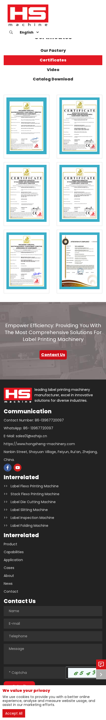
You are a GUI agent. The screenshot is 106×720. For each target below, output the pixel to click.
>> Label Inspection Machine (29, 517)
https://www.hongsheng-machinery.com (39, 443)
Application (13, 559)
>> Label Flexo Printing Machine (31, 486)
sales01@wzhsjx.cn (31, 436)
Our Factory (53, 50)
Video (53, 70)
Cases (9, 567)
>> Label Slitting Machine (26, 509)
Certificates (53, 60)
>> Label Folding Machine (26, 525)
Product (10, 544)
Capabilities (14, 551)
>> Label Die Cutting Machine (30, 501)
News (8, 583)
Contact (11, 591)
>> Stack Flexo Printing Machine (31, 494)
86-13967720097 (49, 420)
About (9, 575)
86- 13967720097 (38, 428)
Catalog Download (53, 79)
